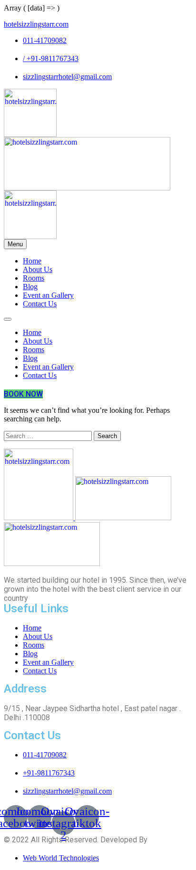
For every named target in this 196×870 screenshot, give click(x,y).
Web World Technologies (61, 858)
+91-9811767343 (49, 773)
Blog (30, 287)
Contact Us (40, 304)
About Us (37, 269)
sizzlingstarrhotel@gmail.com (67, 77)
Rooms (33, 278)
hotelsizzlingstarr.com (36, 24)
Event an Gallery (48, 295)
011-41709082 (45, 40)
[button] (23, 393)
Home (32, 261)
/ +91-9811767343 (50, 58)
